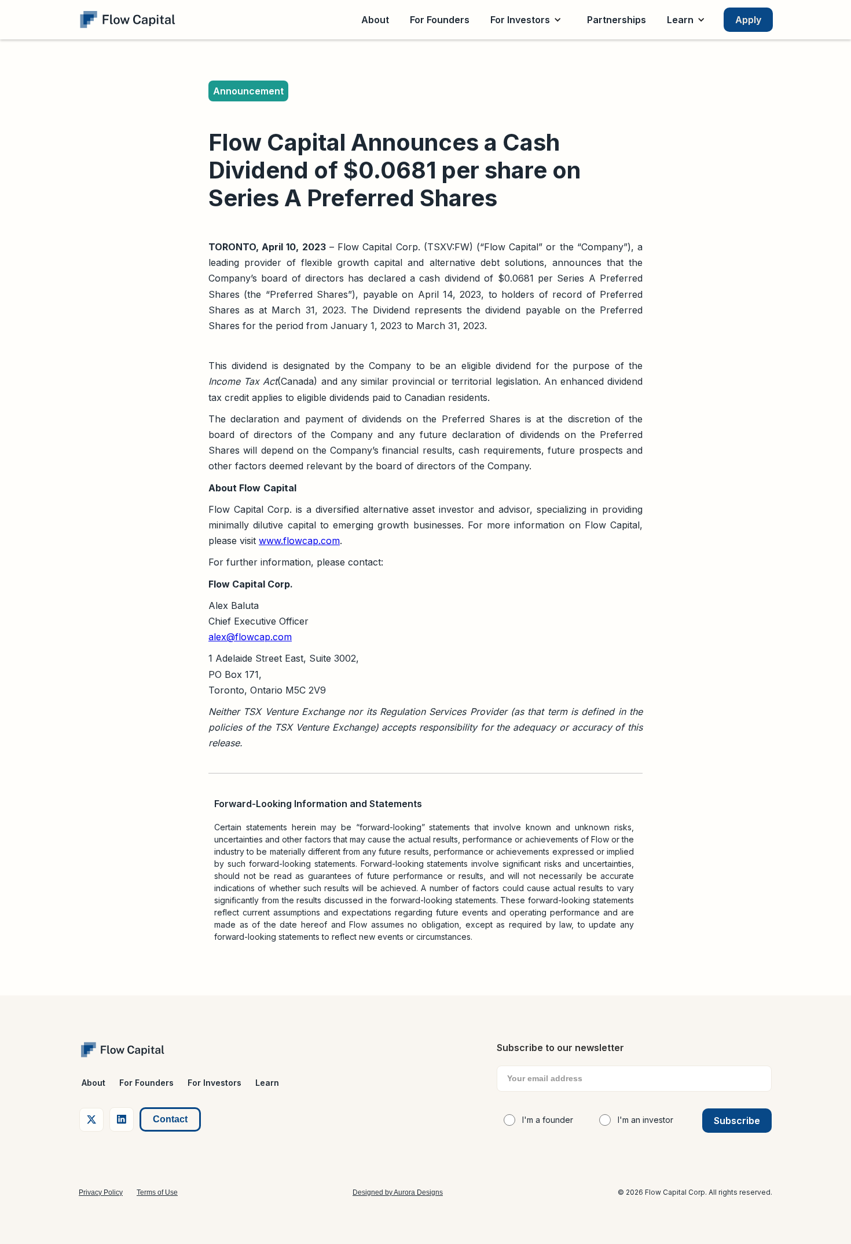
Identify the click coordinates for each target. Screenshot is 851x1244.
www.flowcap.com (299, 540)
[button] (528, 20)
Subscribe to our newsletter (560, 1047)
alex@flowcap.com (250, 637)
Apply (748, 19)
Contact (170, 1119)
